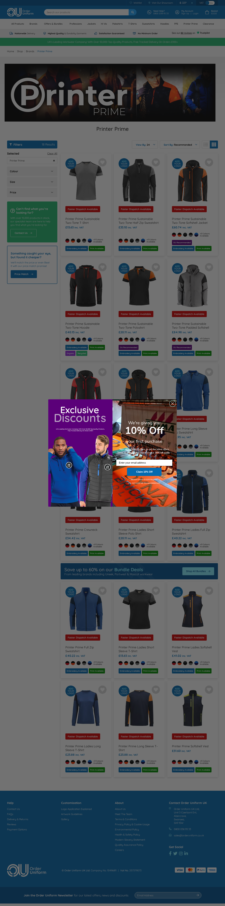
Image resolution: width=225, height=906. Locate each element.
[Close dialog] (172, 403)
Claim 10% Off (144, 471)
